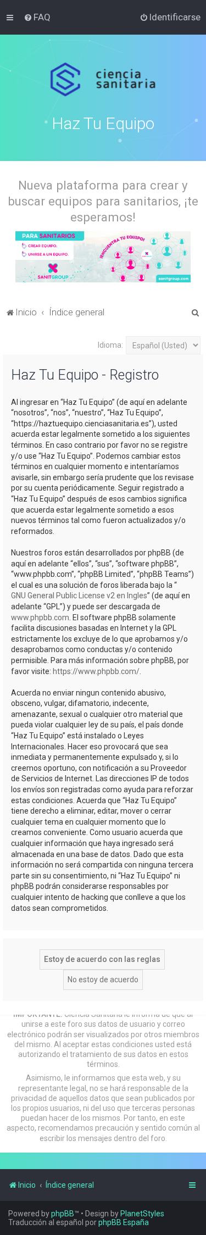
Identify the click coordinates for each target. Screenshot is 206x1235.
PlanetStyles (142, 1213)
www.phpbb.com (40, 617)
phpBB (62, 1213)
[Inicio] (103, 79)
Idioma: (110, 345)
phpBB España (123, 1222)
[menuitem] (37, 17)
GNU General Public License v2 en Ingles (79, 595)
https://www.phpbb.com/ (96, 671)
